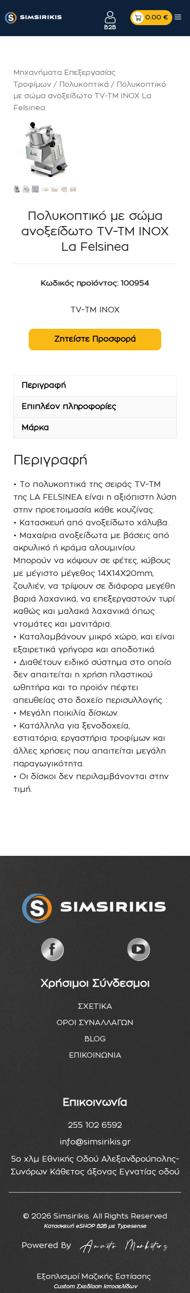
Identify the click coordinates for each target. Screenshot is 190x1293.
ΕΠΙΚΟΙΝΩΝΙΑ (95, 1055)
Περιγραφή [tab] (44, 386)
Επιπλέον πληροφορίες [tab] (69, 407)
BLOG (95, 1039)
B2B (110, 27)
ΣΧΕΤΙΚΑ (95, 1006)
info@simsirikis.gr (95, 1142)
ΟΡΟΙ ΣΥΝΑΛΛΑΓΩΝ (95, 1022)
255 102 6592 (95, 1126)
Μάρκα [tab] (35, 428)
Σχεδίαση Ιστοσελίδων (106, 1286)
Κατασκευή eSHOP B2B (75, 1226)
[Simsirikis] (33, 18)
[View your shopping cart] (151, 17)
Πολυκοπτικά (84, 84)
